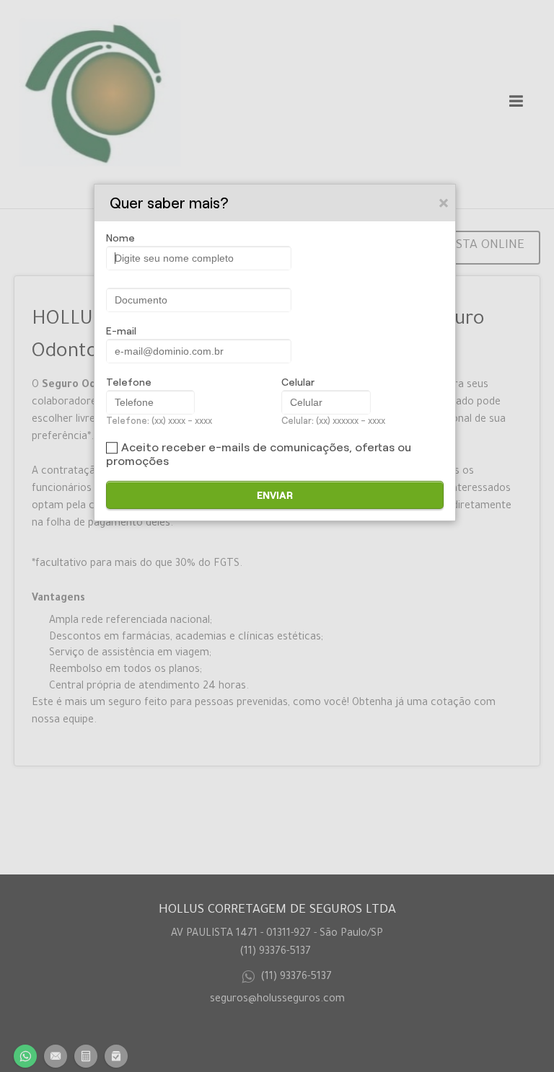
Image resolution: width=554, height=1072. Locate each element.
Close (444, 202)
